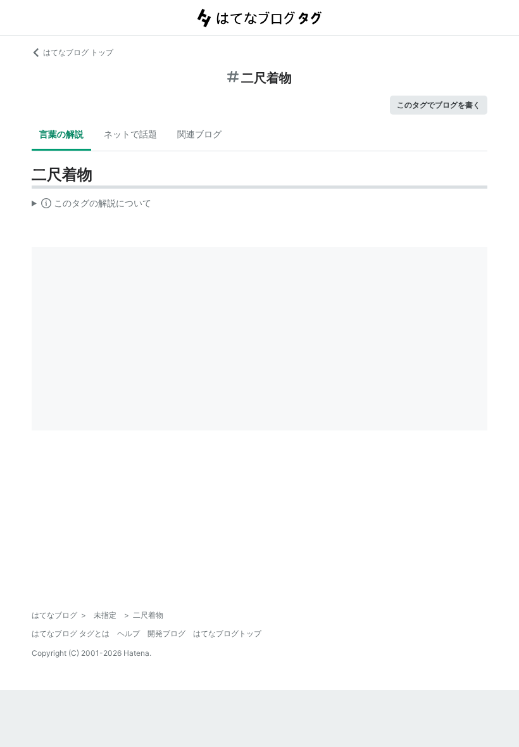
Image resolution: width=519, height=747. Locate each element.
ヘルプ (128, 633)
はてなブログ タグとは (70, 633)
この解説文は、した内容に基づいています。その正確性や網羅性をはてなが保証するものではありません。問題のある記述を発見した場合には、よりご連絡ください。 (91, 206)
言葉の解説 (61, 134)
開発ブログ (166, 633)
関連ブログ (199, 134)
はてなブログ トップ (78, 52)
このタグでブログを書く (438, 105)
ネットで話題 (130, 134)
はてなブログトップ (227, 633)
